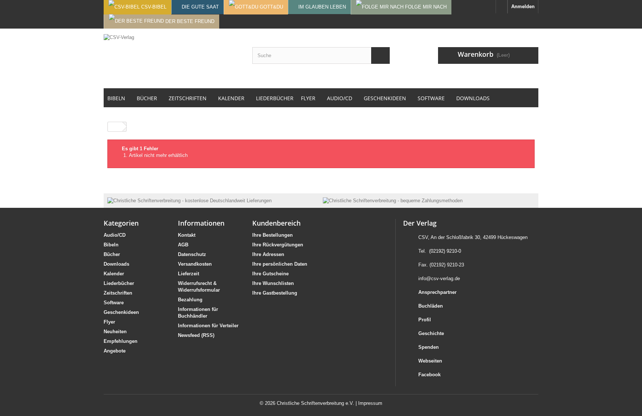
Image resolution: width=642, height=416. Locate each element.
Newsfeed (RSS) (196, 335)
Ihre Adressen (268, 254)
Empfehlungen (120, 341)
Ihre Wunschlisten (273, 283)
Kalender (114, 273)
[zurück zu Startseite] (115, 126)
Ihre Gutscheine (270, 273)
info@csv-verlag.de (439, 278)
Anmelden (523, 6)
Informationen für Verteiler (208, 325)
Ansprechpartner (437, 292)
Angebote (115, 351)
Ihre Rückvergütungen (277, 245)
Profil (424, 319)
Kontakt (186, 235)
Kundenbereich (276, 223)
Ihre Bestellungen (272, 235)
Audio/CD (115, 235)
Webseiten (430, 361)
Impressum (370, 403)
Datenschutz (192, 254)
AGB (183, 245)
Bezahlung (190, 299)
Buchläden (430, 306)
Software (114, 302)
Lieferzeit (188, 273)
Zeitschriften (118, 293)
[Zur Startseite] (501, 6)
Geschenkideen (121, 312)
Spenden (428, 347)
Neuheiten (115, 331)
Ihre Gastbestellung (274, 293)
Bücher (112, 254)
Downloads (116, 264)
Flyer (109, 322)
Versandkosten (195, 264)
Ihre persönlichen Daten (279, 264)
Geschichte (431, 333)
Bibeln (111, 245)
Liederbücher (119, 283)
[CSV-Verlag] (172, 58)
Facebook (429, 374)
